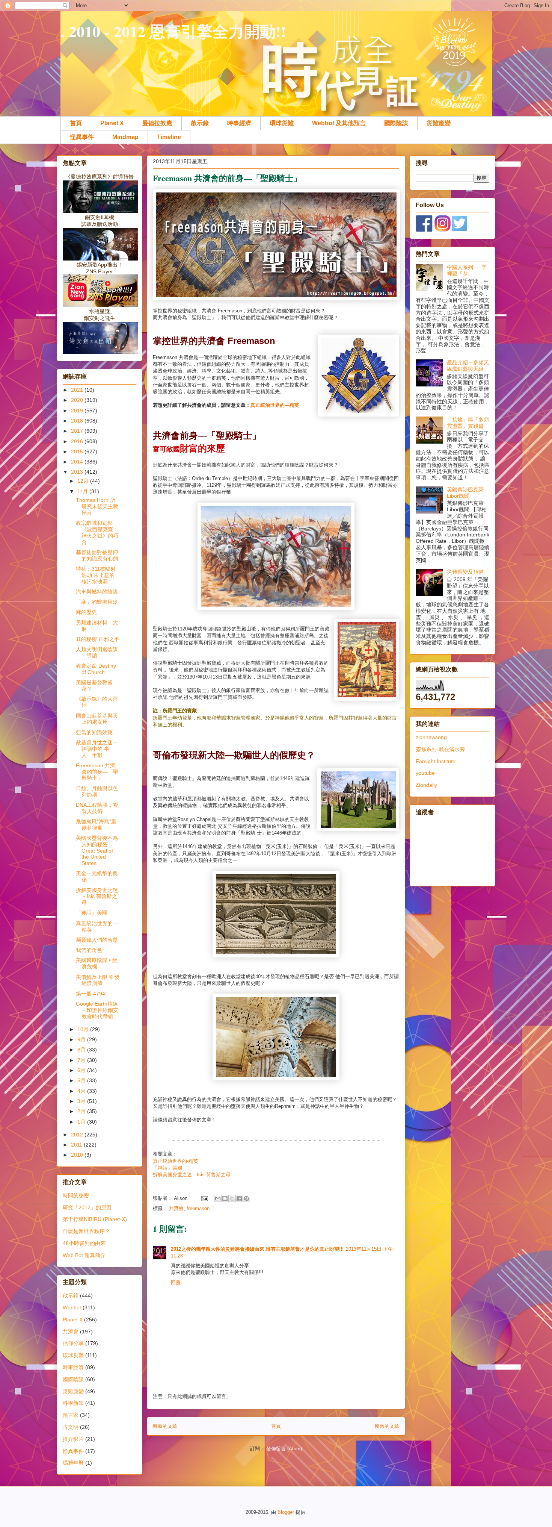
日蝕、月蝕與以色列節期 (97, 791)
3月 (82, 1101)
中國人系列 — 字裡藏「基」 (467, 270)
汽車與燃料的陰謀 (97, 592)
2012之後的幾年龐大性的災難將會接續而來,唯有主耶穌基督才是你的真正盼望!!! (257, 1249)
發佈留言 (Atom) (284, 1448)
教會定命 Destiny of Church (96, 669)
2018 (77, 421)
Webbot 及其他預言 (339, 123)
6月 (82, 1070)
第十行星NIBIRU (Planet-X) (95, 1219)
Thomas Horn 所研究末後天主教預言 (97, 506)
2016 (77, 441)
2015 (77, 451)
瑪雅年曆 (73, 1463)
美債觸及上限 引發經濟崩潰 (97, 980)
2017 (77, 431)
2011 (77, 1145)
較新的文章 (165, 1426)
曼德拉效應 (157, 123)
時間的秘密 (76, 1195)
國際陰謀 (396, 123)
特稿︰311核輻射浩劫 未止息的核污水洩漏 (96, 575)
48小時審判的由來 (84, 1243)
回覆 (176, 1282)
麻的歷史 (86, 612)
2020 (77, 400)
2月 (82, 1111)
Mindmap (125, 137)
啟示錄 (200, 123)
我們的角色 (89, 950)
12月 (83, 481)
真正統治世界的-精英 (175, 1161)
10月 (83, 1029)
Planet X (112, 123)
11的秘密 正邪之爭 (97, 639)
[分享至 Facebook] (239, 1198)
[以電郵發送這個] (218, 1198)
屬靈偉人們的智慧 (97, 940)
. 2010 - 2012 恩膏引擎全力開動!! (173, 31)
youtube (425, 773)
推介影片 (73, 1439)
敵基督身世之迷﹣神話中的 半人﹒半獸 (97, 748)
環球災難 (282, 123)
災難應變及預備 (465, 572)
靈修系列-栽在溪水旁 (440, 749)
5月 (82, 1080)
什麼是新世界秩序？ (86, 1231)
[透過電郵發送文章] (204, 1198)
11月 (83, 491)
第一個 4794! (91, 994)
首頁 (76, 123)
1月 (82, 1122)
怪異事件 (82, 137)
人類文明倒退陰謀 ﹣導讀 (97, 652)
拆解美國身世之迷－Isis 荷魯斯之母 (192, 1174)
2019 (77, 411)
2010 (77, 1155)
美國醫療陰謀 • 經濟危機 (97, 963)
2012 (77, 1135)
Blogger (286, 1512)
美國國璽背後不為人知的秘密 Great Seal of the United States (97, 850)
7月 (82, 1060)
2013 (77, 472)
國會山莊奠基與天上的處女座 (97, 719)
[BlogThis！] (225, 1198)
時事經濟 (239, 123)
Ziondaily (426, 785)
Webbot (72, 1307)
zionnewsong (431, 737)
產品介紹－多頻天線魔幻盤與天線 (468, 365)
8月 (82, 1050)
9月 (82, 1039)
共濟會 (176, 1208)
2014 (77, 462)
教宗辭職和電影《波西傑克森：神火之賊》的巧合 (97, 532)
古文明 (70, 1427)
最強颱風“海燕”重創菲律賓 (96, 824)
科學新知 (73, 1403)
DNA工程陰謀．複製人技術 (97, 808)
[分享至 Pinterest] (246, 1198)
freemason (198, 1208)
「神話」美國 (167, 1168)
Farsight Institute (435, 761)
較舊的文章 (387, 1426)
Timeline (169, 137)
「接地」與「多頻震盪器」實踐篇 (468, 423)
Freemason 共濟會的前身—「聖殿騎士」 (97, 771)
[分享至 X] (232, 1198)
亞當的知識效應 (94, 732)
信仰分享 (73, 1343)
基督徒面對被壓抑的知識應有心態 (97, 555)
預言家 (70, 1415)
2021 (77, 390)
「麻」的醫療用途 (97, 602)
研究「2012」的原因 (87, 1207)
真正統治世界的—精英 (275, 405)
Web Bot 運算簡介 (84, 1255)
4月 (82, 1091)
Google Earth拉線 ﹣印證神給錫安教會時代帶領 (97, 1010)
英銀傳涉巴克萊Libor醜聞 (465, 492)
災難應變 (439, 123)
